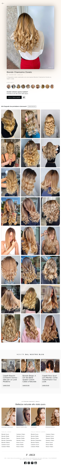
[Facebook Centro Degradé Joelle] (25, 463)
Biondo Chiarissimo (6, 440)
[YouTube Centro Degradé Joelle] (35, 463)
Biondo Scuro (5, 434)
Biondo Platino (5, 442)
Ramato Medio (20, 438)
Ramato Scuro (20, 436)
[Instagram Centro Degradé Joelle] (28, 463)
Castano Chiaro (20, 434)
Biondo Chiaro (5, 438)
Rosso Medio (20, 444)
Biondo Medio (5, 436)
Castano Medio (5, 446)
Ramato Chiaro (20, 440)
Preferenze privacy (37, 459)
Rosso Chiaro (20, 446)
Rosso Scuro (19, 442)
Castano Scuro (5, 444)
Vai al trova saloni (14, 97)
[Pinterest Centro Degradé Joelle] (32, 463)
